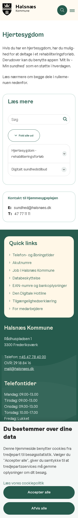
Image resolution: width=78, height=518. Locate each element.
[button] (74, 10)
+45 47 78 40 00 (32, 356)
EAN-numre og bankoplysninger (39, 285)
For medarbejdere (27, 308)
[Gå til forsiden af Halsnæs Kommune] (27, 10)
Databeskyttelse (26, 278)
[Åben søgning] (62, 10)
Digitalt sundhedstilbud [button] (29, 169)
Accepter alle (39, 492)
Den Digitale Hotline (29, 293)
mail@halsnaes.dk (19, 368)
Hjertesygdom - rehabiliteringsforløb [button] (27, 153)
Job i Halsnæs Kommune (33, 270)
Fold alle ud (26, 135)
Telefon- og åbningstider (33, 255)
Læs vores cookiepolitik (23, 483)
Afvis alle (39, 508)
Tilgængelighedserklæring (34, 301)
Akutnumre (22, 262)
